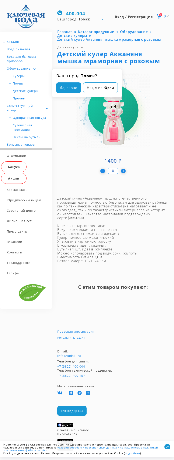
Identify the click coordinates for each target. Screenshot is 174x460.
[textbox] (82, 19)
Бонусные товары (21, 144)
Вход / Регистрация (134, 17)
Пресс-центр (17, 231)
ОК (167, 446)
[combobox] (82, 19)
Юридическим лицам (24, 200)
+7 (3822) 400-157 (71, 375)
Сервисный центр (21, 210)
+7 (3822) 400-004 (65, 366)
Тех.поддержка (19, 263)
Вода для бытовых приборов (21, 59)
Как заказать (17, 190)
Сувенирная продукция (22, 127)
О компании (16, 156)
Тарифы (13, 273)
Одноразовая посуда (29, 118)
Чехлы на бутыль (26, 137)
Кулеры (19, 76)
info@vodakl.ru (69, 356)
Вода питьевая (19, 49)
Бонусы (14, 167)
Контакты (14, 252)
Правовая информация (75, 331)
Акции (13, 178)
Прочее (19, 98)
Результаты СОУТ (71, 337)
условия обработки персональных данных (87, 447)
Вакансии (14, 242)
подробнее (132, 453)
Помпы (18, 83)
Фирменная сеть (20, 221)
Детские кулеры (25, 91)
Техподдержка (71, 411)
